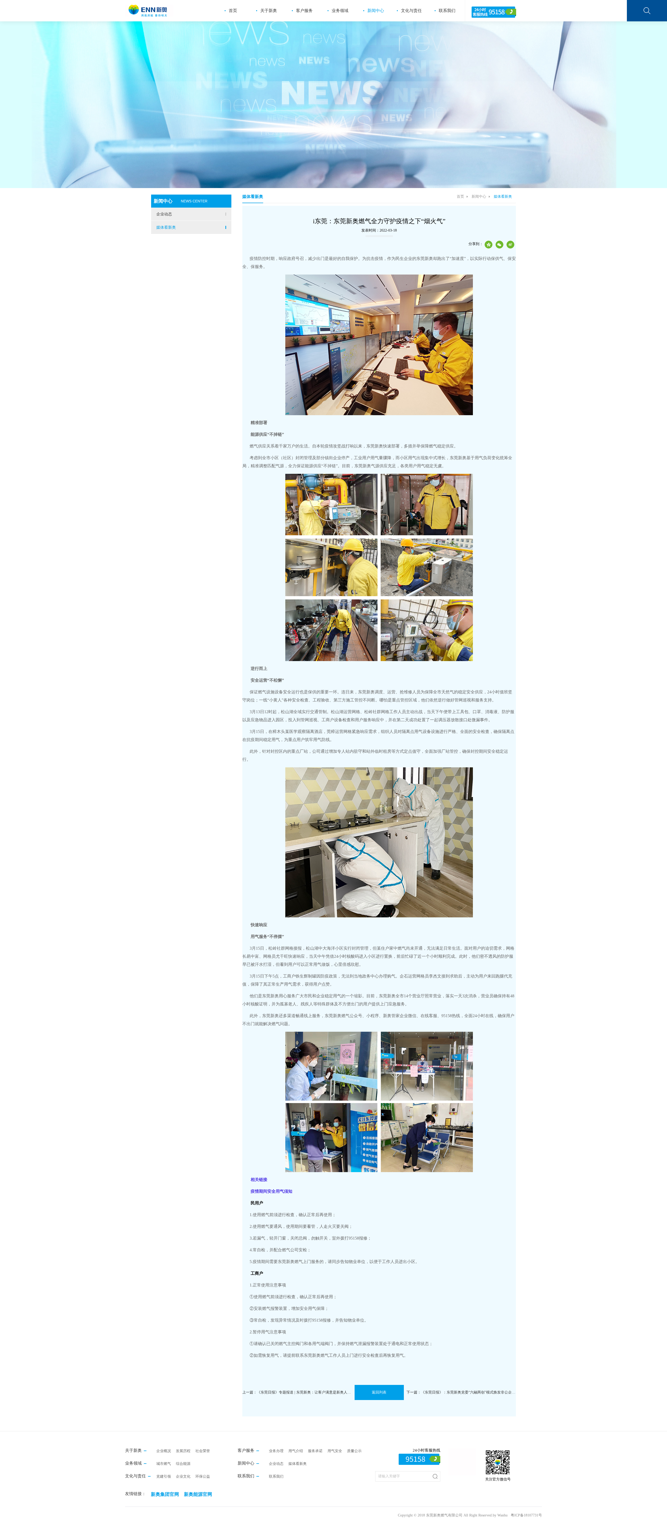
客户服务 (304, 10)
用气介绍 (295, 1451)
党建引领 (163, 1476)
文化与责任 (411, 10)
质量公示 (354, 1451)
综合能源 (183, 1464)
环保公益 (202, 1476)
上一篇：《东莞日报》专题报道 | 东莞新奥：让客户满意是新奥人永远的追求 (297, 1392)
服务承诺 (315, 1451)
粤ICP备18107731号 (526, 1515)
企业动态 (164, 214)
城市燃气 (163, 1464)
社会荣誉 (202, 1451)
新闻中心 (375, 10)
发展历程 (183, 1451)
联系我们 (447, 10)
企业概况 (163, 1451)
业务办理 (276, 1451)
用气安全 (335, 1451)
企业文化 (183, 1476)
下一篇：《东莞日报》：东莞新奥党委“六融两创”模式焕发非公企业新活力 (461, 1392)
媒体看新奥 (166, 227)
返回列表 (379, 1392)
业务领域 (340, 10)
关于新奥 (268, 10)
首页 (233, 10)
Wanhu (502, 1515)
